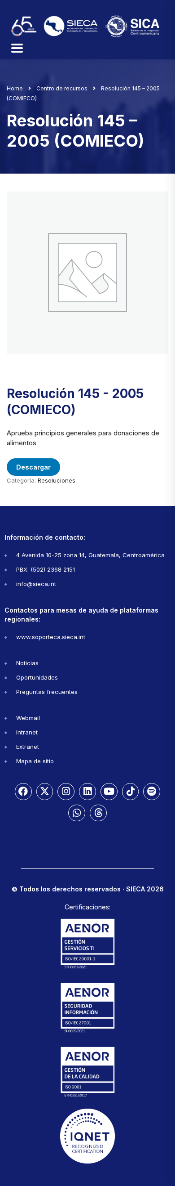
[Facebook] (23, 791)
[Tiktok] (130, 791)
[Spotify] (151, 791)
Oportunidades (37, 677)
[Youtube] (109, 791)
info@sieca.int (36, 583)
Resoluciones (56, 480)
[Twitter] (44, 791)
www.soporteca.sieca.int (50, 636)
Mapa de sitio (35, 761)
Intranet (27, 732)
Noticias (27, 663)
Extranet (27, 746)
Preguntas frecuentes (47, 691)
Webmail (28, 717)
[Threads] (98, 813)
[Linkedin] (87, 791)
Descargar (33, 467)
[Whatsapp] (76, 813)
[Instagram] (65, 791)
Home (15, 88)
